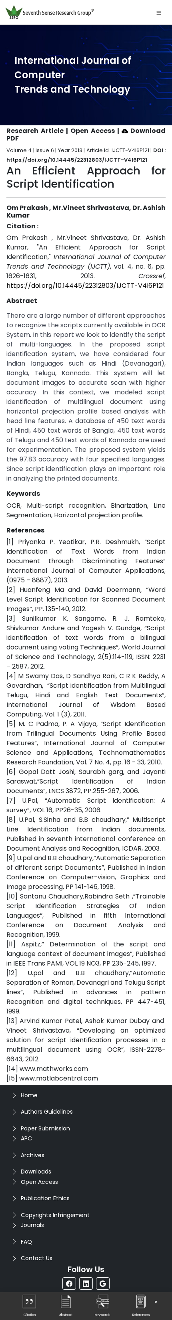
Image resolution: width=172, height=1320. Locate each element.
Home (29, 1095)
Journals (32, 1225)
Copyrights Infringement (55, 1215)
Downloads (36, 1172)
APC (26, 1138)
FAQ (26, 1242)
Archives (32, 1155)
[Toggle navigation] (158, 12)
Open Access (39, 1182)
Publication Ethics (45, 1198)
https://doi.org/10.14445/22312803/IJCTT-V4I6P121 (85, 285)
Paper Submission (45, 1128)
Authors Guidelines (47, 1112)
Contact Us (36, 1258)
